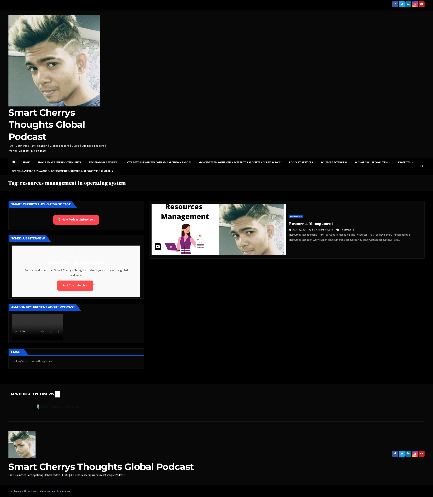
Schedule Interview (334, 162)
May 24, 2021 (299, 230)
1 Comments (347, 230)
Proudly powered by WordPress (23, 491)
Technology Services (103, 162)
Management (296, 216)
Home (26, 162)
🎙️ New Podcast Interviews (76, 219)
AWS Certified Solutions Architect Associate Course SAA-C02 (240, 162)
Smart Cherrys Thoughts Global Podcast (46, 124)
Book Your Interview (75, 285)
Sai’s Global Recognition (371, 162)
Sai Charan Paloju (323, 230)
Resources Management (311, 223)
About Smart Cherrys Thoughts (59, 162)
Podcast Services (301, 162)
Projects (404, 162)
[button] (421, 166)
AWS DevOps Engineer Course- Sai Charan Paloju (159, 162)
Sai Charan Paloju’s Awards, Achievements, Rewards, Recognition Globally (62, 171)
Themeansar (66, 491)
